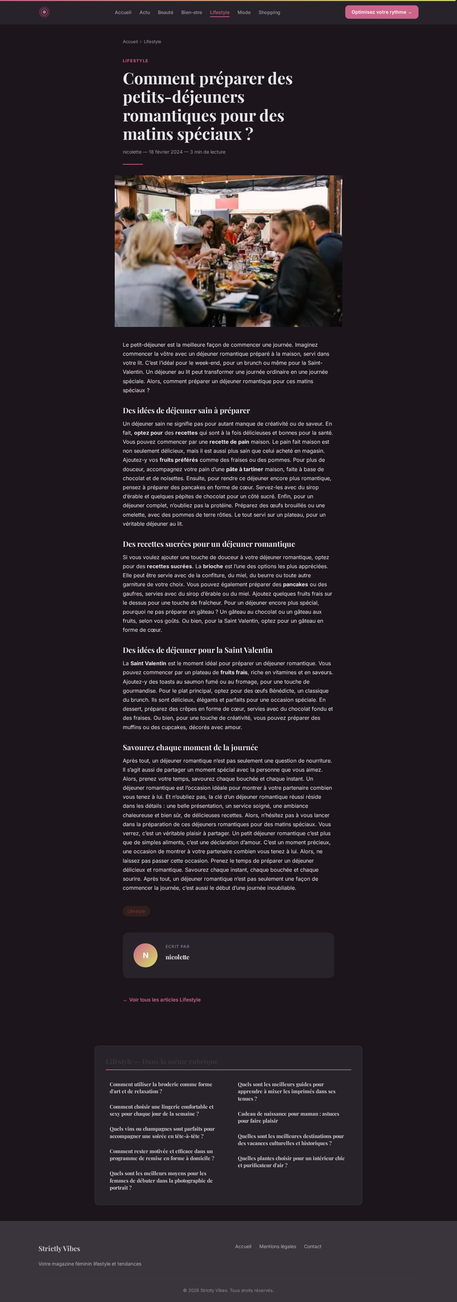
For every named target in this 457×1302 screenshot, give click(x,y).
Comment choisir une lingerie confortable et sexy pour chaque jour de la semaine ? (161, 1110)
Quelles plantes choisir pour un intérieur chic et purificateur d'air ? (291, 1161)
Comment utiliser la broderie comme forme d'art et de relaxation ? (161, 1088)
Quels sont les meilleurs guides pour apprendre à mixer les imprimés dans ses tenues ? (287, 1091)
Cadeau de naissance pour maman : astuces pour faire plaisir (288, 1117)
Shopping (269, 12)
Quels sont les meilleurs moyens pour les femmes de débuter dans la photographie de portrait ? (161, 1180)
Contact (313, 1246)
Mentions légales (277, 1246)
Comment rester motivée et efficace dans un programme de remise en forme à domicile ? (162, 1154)
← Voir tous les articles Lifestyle (162, 999)
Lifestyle (220, 12)
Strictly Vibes (59, 1248)
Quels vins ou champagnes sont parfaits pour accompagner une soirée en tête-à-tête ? (162, 1132)
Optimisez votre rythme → (382, 12)
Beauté (165, 12)
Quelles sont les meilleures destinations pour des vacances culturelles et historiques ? (291, 1139)
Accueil (123, 12)
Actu (145, 12)
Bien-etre (191, 12)
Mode (244, 12)
